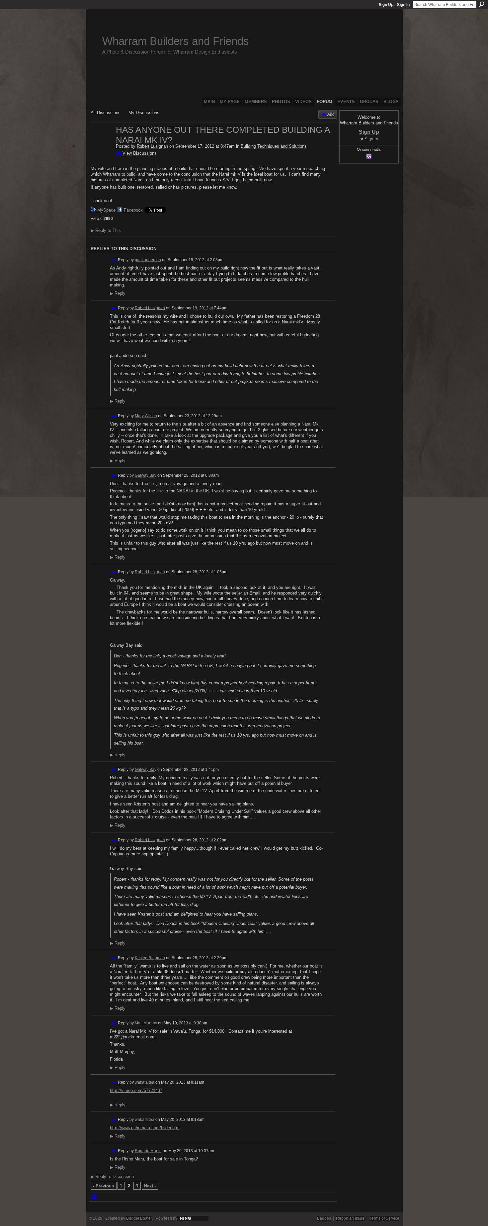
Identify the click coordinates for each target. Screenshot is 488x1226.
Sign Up (386, 4)
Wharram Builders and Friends (175, 41)
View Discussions (139, 153)
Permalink (114, 260)
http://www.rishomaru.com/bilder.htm (145, 1127)
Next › (150, 1185)
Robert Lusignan (152, 146)
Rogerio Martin (148, 1150)
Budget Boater (139, 1218)
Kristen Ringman (150, 958)
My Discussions (143, 112)
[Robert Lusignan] (101, 144)
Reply (117, 293)
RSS (94, 1197)
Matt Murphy (146, 1023)
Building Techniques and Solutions (274, 146)
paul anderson (148, 260)
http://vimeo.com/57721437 (136, 1090)
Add (331, 114)
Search (481, 4)
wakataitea (144, 1082)
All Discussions (106, 112)
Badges (324, 1218)
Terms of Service (384, 1218)
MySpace (106, 210)
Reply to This (106, 230)
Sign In (403, 4)
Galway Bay (145, 475)
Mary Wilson (146, 416)
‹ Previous (103, 1185)
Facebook (133, 210)
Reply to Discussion (112, 1176)
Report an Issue (350, 1218)
